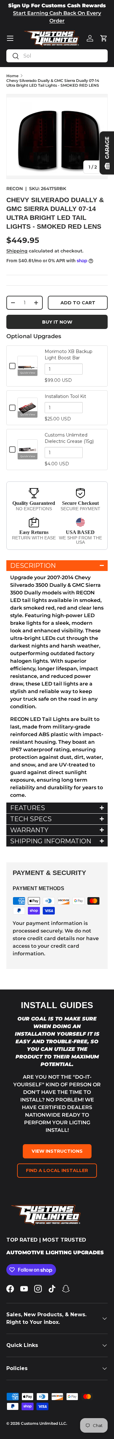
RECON (14, 188)
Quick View (27, 372)
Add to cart (77, 303)
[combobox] (57, 55)
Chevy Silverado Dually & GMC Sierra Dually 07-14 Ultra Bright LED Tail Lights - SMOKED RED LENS (52, 83)
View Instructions (57, 1151)
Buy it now (57, 322)
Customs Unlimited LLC (43, 1423)
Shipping (17, 251)
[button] (104, 38)
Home (12, 75)
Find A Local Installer (57, 1170)
